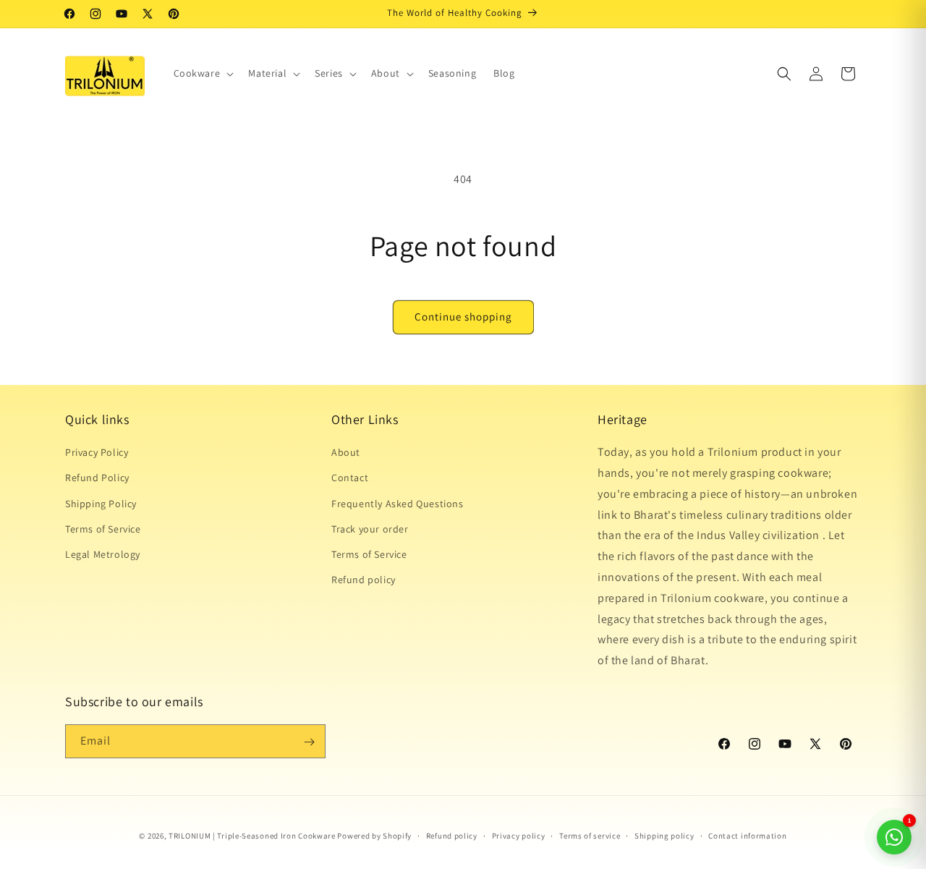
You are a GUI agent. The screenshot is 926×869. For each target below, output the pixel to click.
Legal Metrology (102, 554)
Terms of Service (103, 528)
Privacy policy (518, 835)
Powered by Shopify (374, 836)
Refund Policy (97, 478)
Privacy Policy (96, 452)
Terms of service (589, 835)
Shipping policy (664, 835)
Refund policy (363, 579)
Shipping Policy (101, 503)
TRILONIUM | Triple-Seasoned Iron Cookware (252, 836)
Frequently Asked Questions (397, 503)
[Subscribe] (309, 742)
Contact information (747, 835)
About (345, 452)
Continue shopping (463, 316)
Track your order (370, 528)
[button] (202, 73)
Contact (349, 478)
